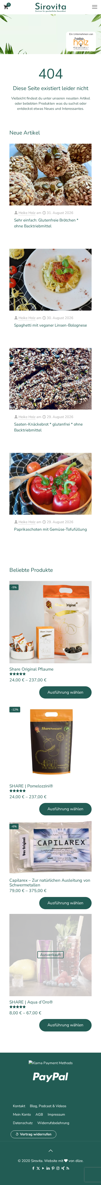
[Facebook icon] (33, 1168)
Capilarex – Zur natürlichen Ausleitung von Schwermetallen (49, 882)
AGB (39, 1114)
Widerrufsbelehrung (53, 1123)
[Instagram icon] (58, 1168)
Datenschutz (23, 1123)
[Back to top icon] (50, 1151)
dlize (79, 1160)
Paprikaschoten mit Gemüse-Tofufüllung (50, 529)
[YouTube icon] (43, 1168)
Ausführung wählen (65, 692)
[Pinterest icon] (53, 1168)
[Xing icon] (63, 1168)
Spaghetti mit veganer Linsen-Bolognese (50, 325)
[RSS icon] (68, 1168)
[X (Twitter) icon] (38, 1168)
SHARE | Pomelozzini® (31, 786)
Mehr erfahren (77, 239)
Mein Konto (22, 1114)
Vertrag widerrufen (35, 1134)
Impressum (56, 1114)
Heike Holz (27, 212)
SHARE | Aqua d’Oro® (31, 1002)
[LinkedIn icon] (48, 1168)
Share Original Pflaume (31, 669)
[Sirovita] (50, 7)
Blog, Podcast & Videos (48, 1106)
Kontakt (19, 1106)
